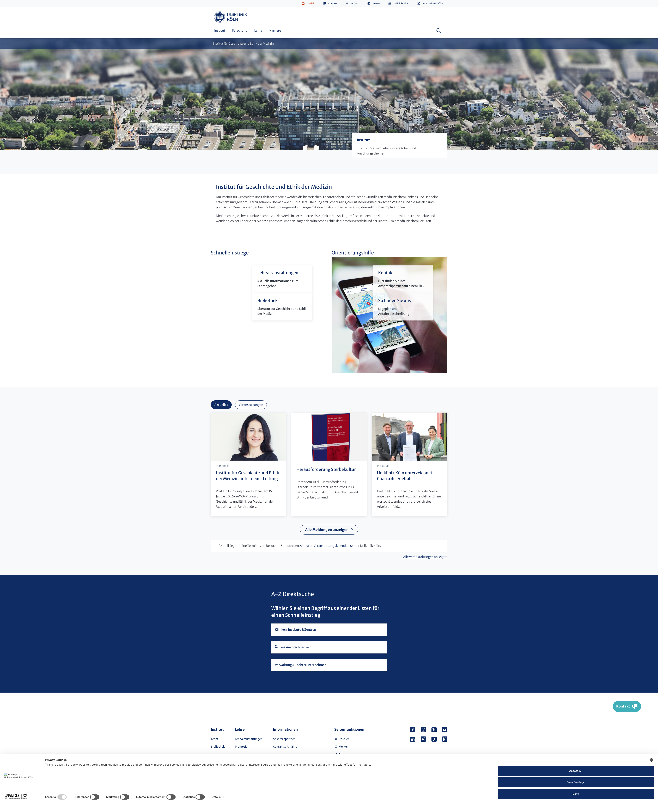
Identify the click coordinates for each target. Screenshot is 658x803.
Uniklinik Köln (401, 3)
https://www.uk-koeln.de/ (231, 17)
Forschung (239, 30)
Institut (219, 30)
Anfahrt (355, 3)
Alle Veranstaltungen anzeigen (425, 557)
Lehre (258, 30)
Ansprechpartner (284, 739)
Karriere (275, 30)
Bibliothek (218, 746)
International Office (433, 3)
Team (214, 739)
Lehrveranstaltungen (249, 739)
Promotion (242, 746)
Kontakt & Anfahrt (285, 746)
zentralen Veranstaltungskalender (324, 546)
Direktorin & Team (302, 12)
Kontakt (332, 3)
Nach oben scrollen (443, 707)
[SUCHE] (438, 30)
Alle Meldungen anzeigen (327, 529)
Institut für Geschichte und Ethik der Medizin (243, 43)
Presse (376, 3)
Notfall (310, 3)
